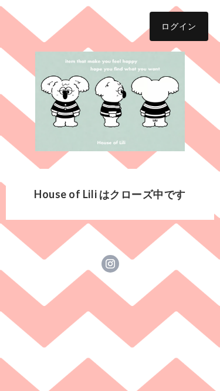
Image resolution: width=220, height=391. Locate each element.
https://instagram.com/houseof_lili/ (110, 264)
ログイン (179, 26)
